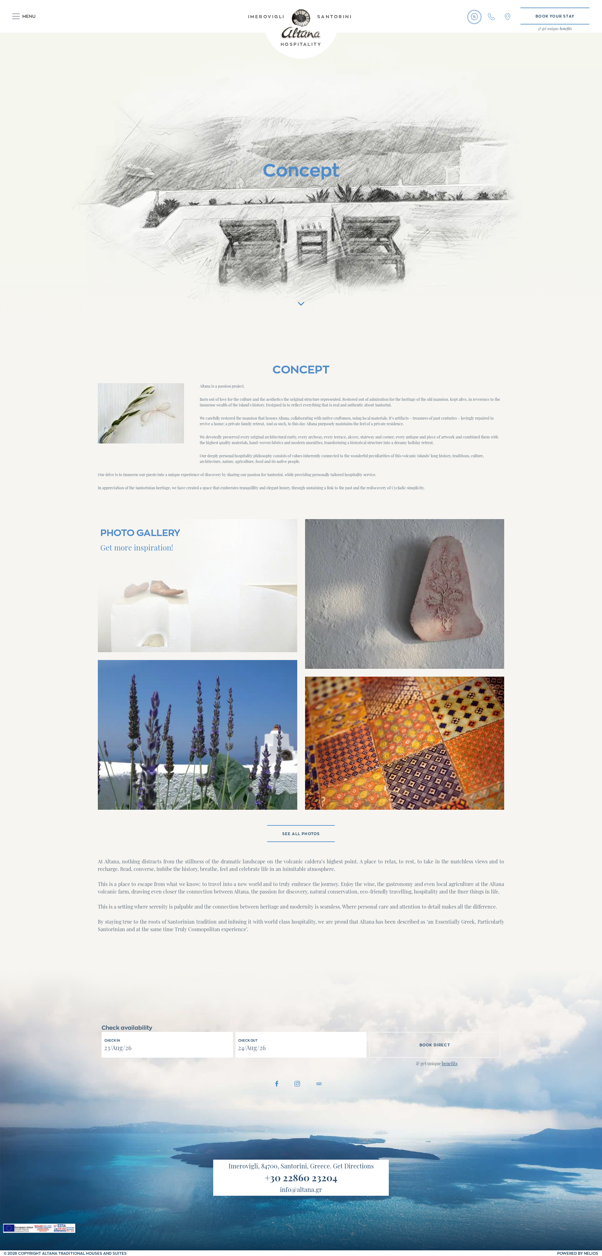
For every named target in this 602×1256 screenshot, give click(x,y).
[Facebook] (276, 1083)
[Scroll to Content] (301, 301)
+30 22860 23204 (301, 1177)
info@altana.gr (301, 1189)
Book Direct (435, 1045)
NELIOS (591, 1253)
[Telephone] (491, 16)
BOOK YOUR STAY (555, 16)
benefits (449, 1063)
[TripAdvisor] (319, 1083)
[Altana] (301, 21)
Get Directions (353, 1166)
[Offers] (474, 16)
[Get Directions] (507, 16)
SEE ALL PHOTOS (301, 833)
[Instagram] (297, 1083)
